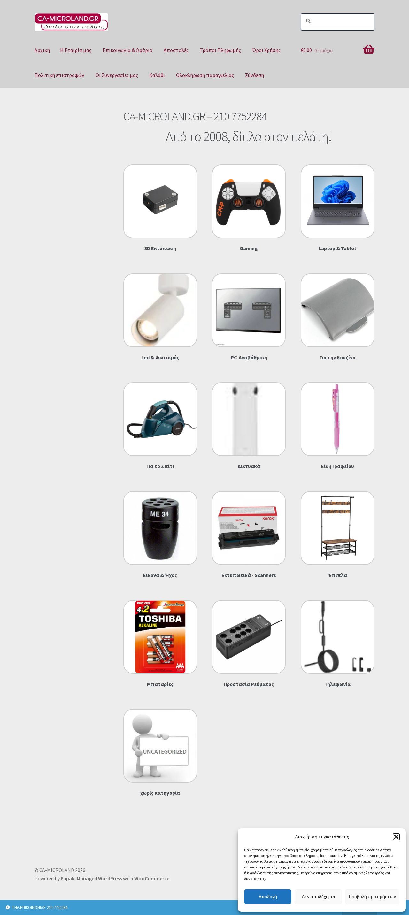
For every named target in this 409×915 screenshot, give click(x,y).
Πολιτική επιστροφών (59, 75)
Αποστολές (176, 50)
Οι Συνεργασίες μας (117, 75)
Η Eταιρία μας (75, 50)
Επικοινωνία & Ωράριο (127, 50)
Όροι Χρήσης (266, 50)
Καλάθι (157, 75)
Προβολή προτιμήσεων (372, 897)
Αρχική (42, 50)
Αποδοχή (268, 897)
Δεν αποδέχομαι (318, 897)
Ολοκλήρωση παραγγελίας (205, 75)
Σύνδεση (254, 75)
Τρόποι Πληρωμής (220, 50)
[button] (396, 837)
